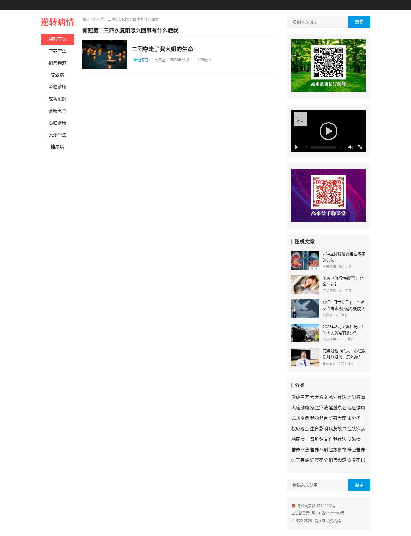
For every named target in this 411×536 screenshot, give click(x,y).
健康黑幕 (57, 111)
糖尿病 (57, 146)
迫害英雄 (300, 460)
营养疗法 (57, 51)
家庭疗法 (319, 407)
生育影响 (319, 428)
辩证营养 (356, 449)
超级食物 (337, 449)
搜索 (359, 21)
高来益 (161, 60)
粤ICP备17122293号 (328, 513)
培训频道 (356, 397)
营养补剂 (319, 449)
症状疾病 (329, 291)
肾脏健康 (57, 86)
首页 (86, 19)
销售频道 (57, 63)
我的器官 (319, 418)
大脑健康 (300, 407)
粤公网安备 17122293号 (316, 506)
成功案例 (57, 99)
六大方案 (319, 397)
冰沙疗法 (57, 135)
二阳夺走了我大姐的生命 (162, 49)
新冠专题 (141, 60)
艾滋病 (57, 75)
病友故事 (329, 339)
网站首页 (57, 39)
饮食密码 (356, 460)
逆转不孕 (319, 460)
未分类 (354, 418)
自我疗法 (337, 439)
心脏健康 (57, 123)
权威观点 (300, 428)
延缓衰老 (337, 407)
